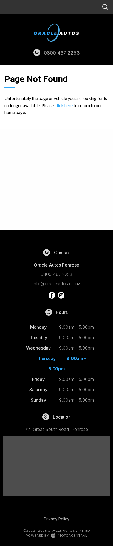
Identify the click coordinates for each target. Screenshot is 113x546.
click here (64, 105)
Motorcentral (72, 535)
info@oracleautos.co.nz (56, 283)
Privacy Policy (56, 518)
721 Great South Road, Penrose (56, 429)
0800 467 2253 (62, 53)
